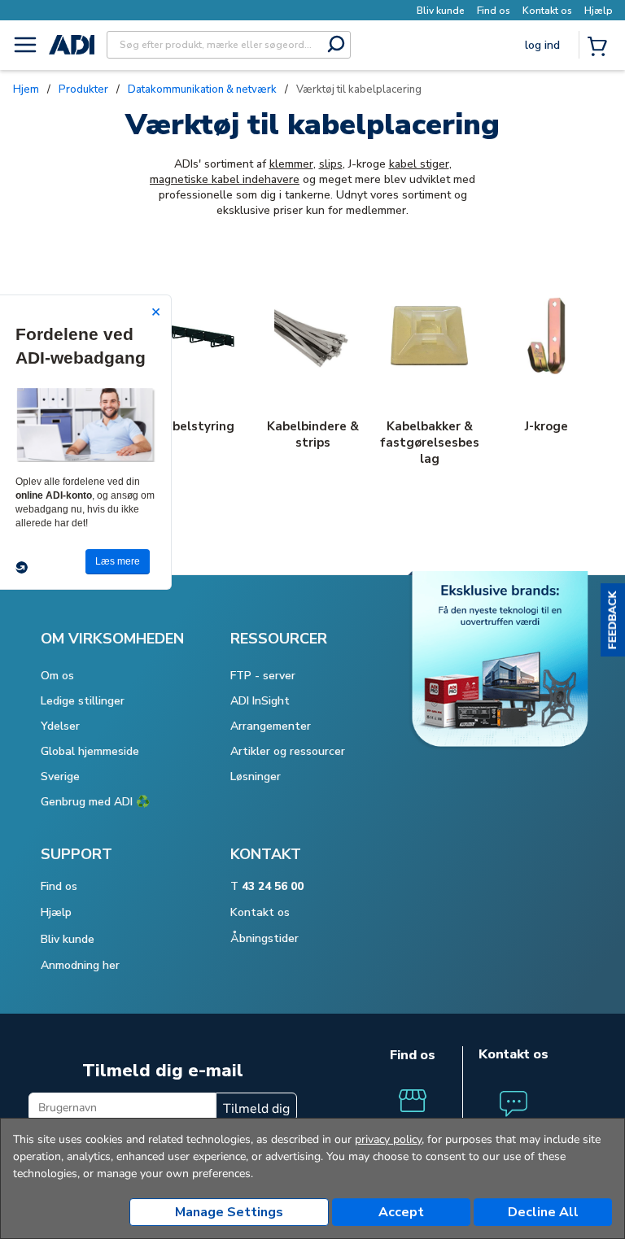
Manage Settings (229, 1212)
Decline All (543, 1212)
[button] (613, 620)
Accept (401, 1212)
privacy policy (388, 1139)
